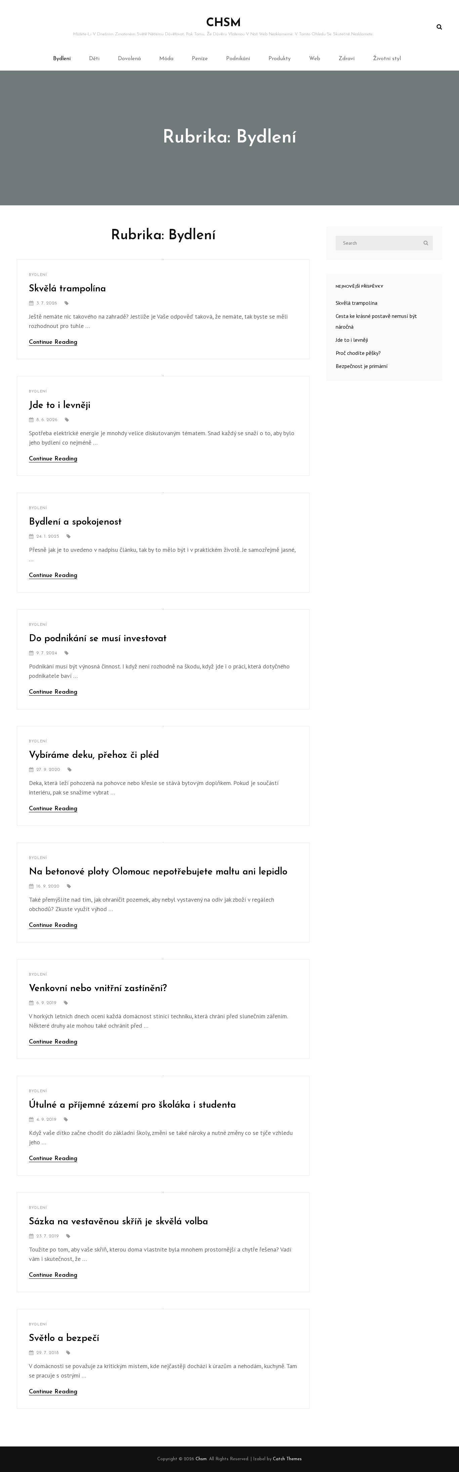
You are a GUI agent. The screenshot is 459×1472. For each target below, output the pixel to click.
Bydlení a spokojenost (75, 522)
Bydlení (62, 59)
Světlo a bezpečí (64, 1338)
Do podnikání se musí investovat (98, 639)
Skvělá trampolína (67, 289)
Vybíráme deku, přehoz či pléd (94, 755)
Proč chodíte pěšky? (358, 353)
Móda (166, 59)
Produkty (279, 59)
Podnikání (238, 59)
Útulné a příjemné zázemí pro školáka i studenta (132, 1105)
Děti (94, 59)
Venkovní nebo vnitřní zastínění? (98, 988)
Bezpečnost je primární (362, 366)
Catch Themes (287, 1459)
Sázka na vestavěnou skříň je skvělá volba (118, 1222)
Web (314, 59)
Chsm (223, 23)
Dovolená (129, 59)
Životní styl (387, 59)
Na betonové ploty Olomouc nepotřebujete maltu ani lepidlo (158, 872)
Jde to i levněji (59, 405)
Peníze (200, 59)
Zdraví (346, 59)
